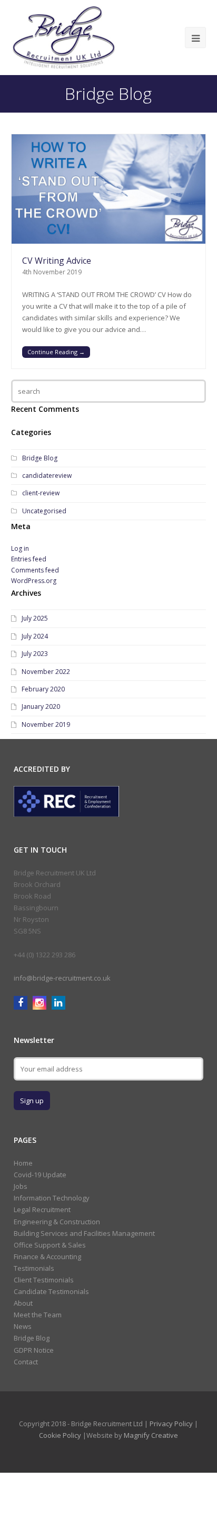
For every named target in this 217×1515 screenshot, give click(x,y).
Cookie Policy (60, 1435)
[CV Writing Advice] (109, 189)
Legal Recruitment (42, 1209)
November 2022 (46, 671)
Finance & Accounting (47, 1256)
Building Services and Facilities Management (84, 1233)
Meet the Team (38, 1314)
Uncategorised (44, 510)
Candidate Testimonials (51, 1291)
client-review (41, 492)
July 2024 (35, 636)
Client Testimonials (44, 1280)
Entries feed (28, 559)
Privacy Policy (171, 1423)
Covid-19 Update (40, 1174)
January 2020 (41, 706)
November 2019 (46, 724)
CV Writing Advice (56, 260)
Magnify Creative (151, 1435)
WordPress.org (33, 580)
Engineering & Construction (57, 1221)
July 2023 (35, 653)
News (23, 1326)
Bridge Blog (39, 458)
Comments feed (35, 570)
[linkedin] (58, 1002)
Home (23, 1163)
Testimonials (34, 1268)
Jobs (20, 1186)
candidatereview (47, 475)
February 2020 (43, 689)
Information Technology (52, 1198)
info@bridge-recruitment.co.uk (62, 978)
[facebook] (22, 1002)
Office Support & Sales (50, 1245)
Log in (20, 548)
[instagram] (41, 1002)
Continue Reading (56, 352)
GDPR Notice (34, 1350)
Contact (26, 1361)
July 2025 (35, 618)
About (23, 1303)
